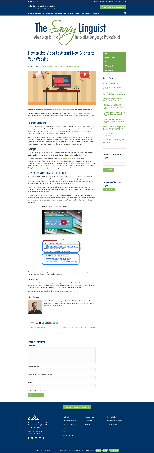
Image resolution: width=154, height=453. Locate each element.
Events (70, 13)
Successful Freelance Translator (62, 110)
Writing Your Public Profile (111, 83)
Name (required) (33, 366)
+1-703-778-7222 (35, 433)
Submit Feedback (113, 424)
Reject (105, 450)
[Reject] (152, 450)
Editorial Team (110, 58)
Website (31, 382)
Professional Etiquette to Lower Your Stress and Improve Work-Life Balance (114, 141)
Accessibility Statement (114, 421)
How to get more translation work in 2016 (80, 163)
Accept (98, 450)
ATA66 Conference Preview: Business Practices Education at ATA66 (113, 121)
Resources (109, 62)
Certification (48, 13)
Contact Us (118, 1)
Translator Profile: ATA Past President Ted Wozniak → (79, 329)
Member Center (86, 13)
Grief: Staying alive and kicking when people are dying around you (114, 93)
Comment (31, 346)
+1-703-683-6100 (37, 431)
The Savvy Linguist (47, 66)
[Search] (125, 13)
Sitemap (87, 424)
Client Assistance (34, 13)
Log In (124, 1)
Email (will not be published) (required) (41, 374)
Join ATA (96, 1)
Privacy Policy (42, 390)
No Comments (59, 66)
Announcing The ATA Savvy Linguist (112, 88)
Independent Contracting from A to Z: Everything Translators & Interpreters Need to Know (114, 128)
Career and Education (69, 421)
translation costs (64, 159)
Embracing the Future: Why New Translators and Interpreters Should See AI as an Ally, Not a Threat (113, 106)
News (77, 13)
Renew (102, 1)
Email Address (108, 161)
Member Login (89, 417)
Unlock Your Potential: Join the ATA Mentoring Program (113, 99)
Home (107, 53)
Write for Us (109, 66)
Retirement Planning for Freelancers (111, 134)
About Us (96, 13)
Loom (83, 165)
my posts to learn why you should (81, 113)
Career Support (60, 13)
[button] (113, 7)
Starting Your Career (72, 66)
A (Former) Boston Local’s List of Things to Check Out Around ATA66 (114, 114)
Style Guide (109, 70)
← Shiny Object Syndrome (36, 327)
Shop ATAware (109, 1)
